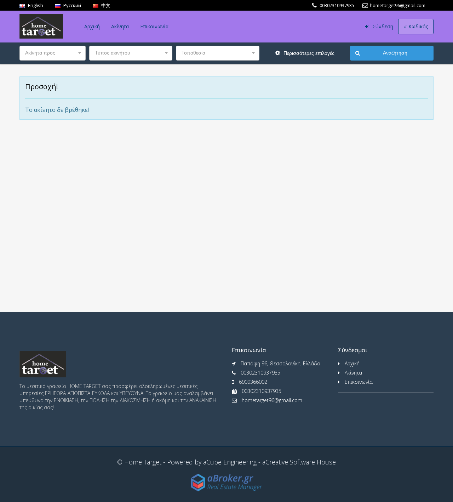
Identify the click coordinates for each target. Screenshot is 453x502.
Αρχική (92, 26)
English (35, 5)
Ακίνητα (120, 26)
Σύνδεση (382, 26)
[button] (52, 53)
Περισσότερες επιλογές (308, 53)
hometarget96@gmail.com (272, 400)
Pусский (71, 5)
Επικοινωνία (154, 26)
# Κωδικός (416, 26)
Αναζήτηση (395, 53)
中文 (105, 5)
